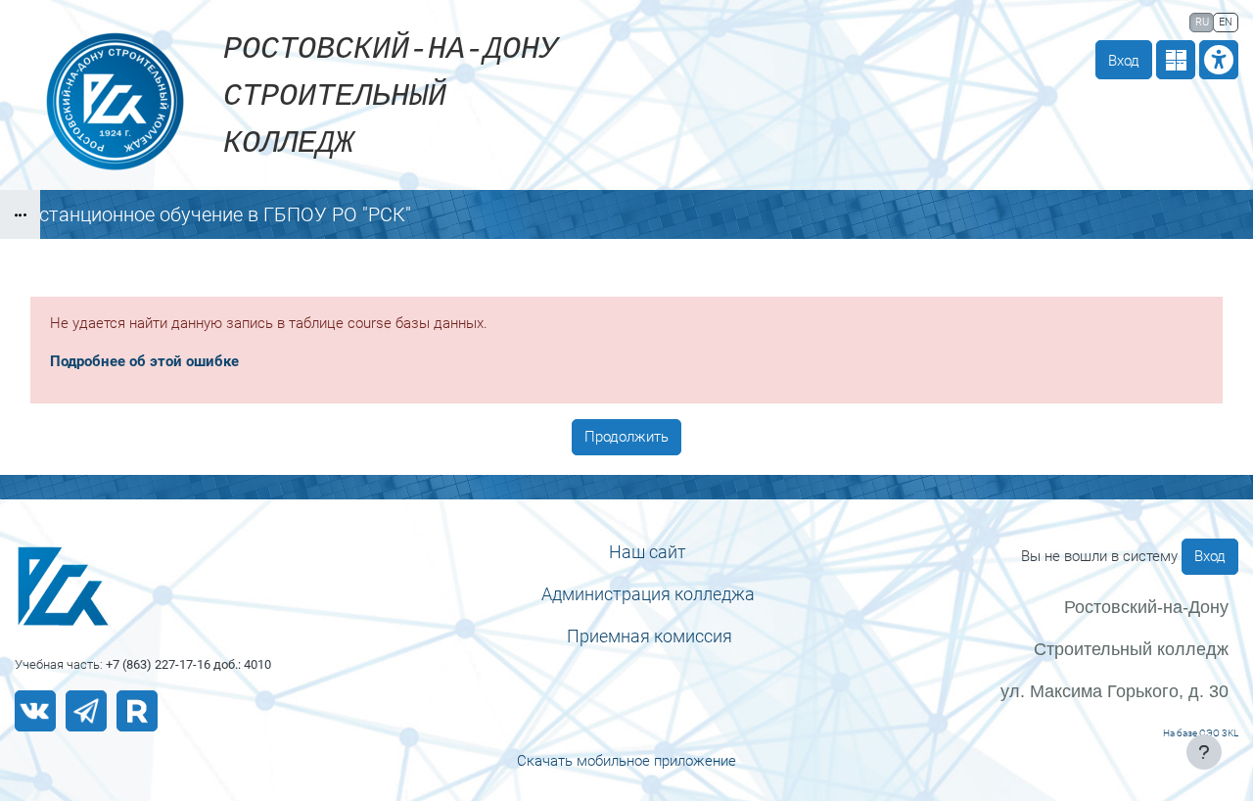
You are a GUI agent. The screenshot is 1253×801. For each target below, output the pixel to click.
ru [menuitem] (1202, 22)
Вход (1123, 61)
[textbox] (647, 552)
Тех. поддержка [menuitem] (968, 20)
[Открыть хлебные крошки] (20, 214)
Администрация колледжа (648, 594)
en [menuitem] (1225, 22)
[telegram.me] (86, 710)
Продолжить (626, 437)
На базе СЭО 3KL (1200, 733)
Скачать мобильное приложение (626, 761)
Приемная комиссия (649, 636)
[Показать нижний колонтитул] (1204, 752)
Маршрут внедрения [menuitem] (1109, 20)
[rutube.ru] (137, 710)
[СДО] (157, 586)
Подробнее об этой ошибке (144, 361)
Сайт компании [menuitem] (830, 20)
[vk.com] (35, 710)
